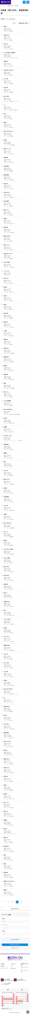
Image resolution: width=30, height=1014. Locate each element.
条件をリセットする (15, 947)
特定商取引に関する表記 (25, 964)
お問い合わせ (13, 968)
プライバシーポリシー (5, 968)
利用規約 (2, 966)
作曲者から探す (10, 5)
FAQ (11, 966)
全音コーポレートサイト (25, 971)
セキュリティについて (25, 967)
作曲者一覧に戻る (15, 908)
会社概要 (2, 964)
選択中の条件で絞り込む (15, 944)
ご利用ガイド (13, 964)
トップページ (3, 5)
